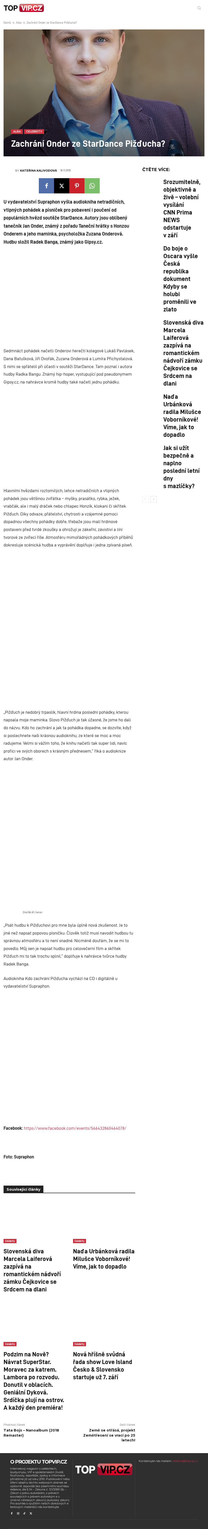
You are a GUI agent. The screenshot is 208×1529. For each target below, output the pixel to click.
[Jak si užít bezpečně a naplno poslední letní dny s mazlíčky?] (151, 452)
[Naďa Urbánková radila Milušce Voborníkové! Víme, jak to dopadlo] (104, 1221)
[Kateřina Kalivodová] (9, 170)
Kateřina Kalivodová (38, 170)
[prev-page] (145, 499)
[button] (199, 8)
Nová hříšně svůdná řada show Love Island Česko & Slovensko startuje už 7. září (102, 1365)
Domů (7, 22)
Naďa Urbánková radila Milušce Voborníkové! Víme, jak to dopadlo (104, 1258)
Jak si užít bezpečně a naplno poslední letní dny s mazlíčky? (181, 466)
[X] (61, 185)
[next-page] (153, 499)
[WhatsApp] (92, 185)
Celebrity (34, 131)
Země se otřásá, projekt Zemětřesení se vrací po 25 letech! (109, 1435)
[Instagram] (18, 1514)
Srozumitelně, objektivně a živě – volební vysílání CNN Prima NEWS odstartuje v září (181, 208)
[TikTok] (24, 1514)
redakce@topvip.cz (185, 1461)
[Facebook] (46, 185)
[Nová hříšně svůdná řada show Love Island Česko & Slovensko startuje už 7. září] (104, 1324)
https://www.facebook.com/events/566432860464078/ (75, 1128)
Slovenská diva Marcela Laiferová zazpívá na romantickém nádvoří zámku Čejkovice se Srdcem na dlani (32, 1270)
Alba (19, 22)
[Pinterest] (76, 185)
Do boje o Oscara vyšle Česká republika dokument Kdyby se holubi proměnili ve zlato (180, 278)
